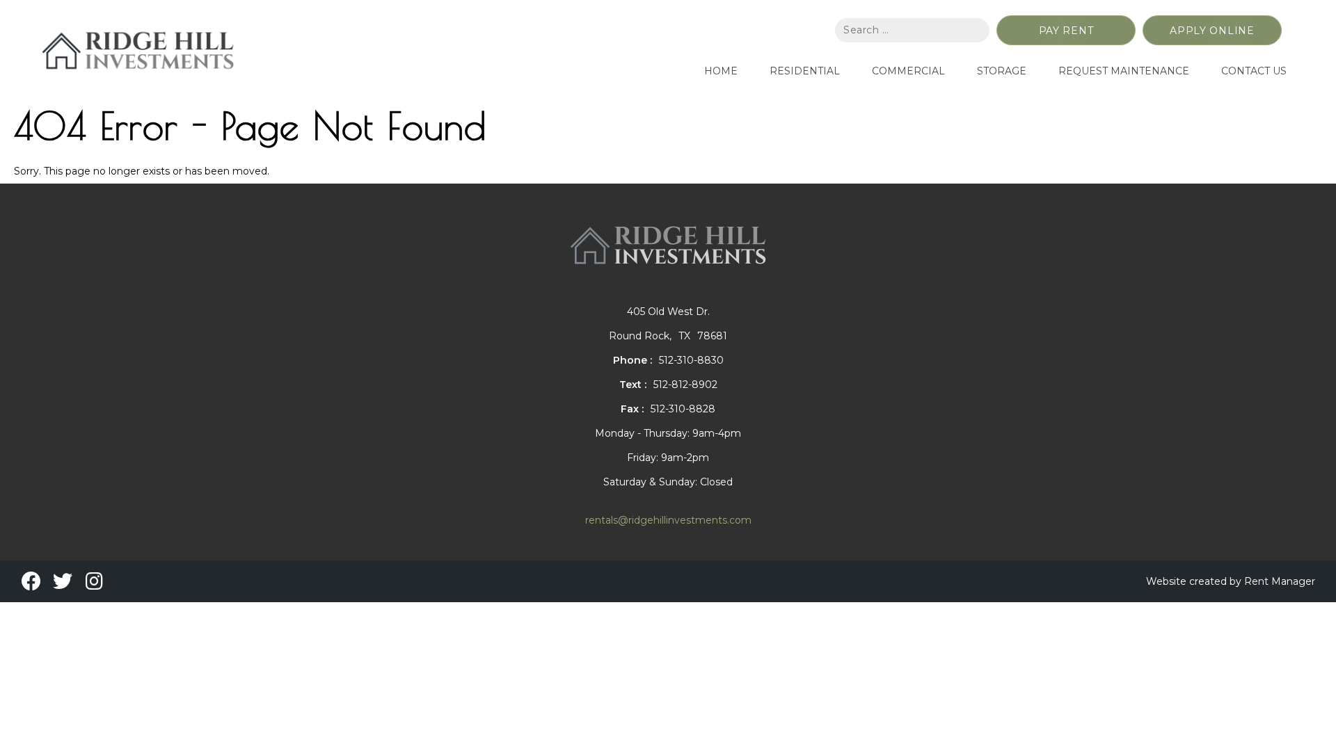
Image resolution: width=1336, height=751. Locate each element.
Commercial (908, 71)
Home (721, 71)
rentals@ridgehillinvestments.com (668, 520)
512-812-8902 (685, 384)
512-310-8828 (683, 409)
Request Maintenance (1123, 71)
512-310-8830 (691, 360)
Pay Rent (1066, 30)
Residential (805, 71)
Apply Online (1212, 30)
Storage (1001, 71)
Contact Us (1254, 71)
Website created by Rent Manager (1230, 581)
